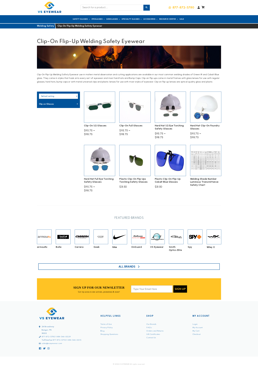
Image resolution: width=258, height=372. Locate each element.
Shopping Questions (109, 334)
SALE (182, 19)
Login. (195, 324)
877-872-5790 (59, 340)
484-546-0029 (64, 337)
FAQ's (149, 327)
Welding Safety (45, 26)
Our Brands (151, 324)
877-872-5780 (48, 337)
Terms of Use (106, 324)
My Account (197, 327)
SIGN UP (180, 289)
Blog (102, 331)
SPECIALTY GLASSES (130, 19)
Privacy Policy (106, 327)
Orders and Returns (155, 331)
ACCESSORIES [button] (149, 19)
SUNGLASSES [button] (112, 19)
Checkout (196, 334)
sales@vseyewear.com (52, 343)
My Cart (195, 331)
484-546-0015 (74, 340)
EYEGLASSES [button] (97, 19)
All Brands (127, 266)
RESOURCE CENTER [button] (167, 19)
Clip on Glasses (46, 104)
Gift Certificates (153, 334)
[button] (203, 8)
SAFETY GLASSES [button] (80, 19)
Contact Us (151, 338)
